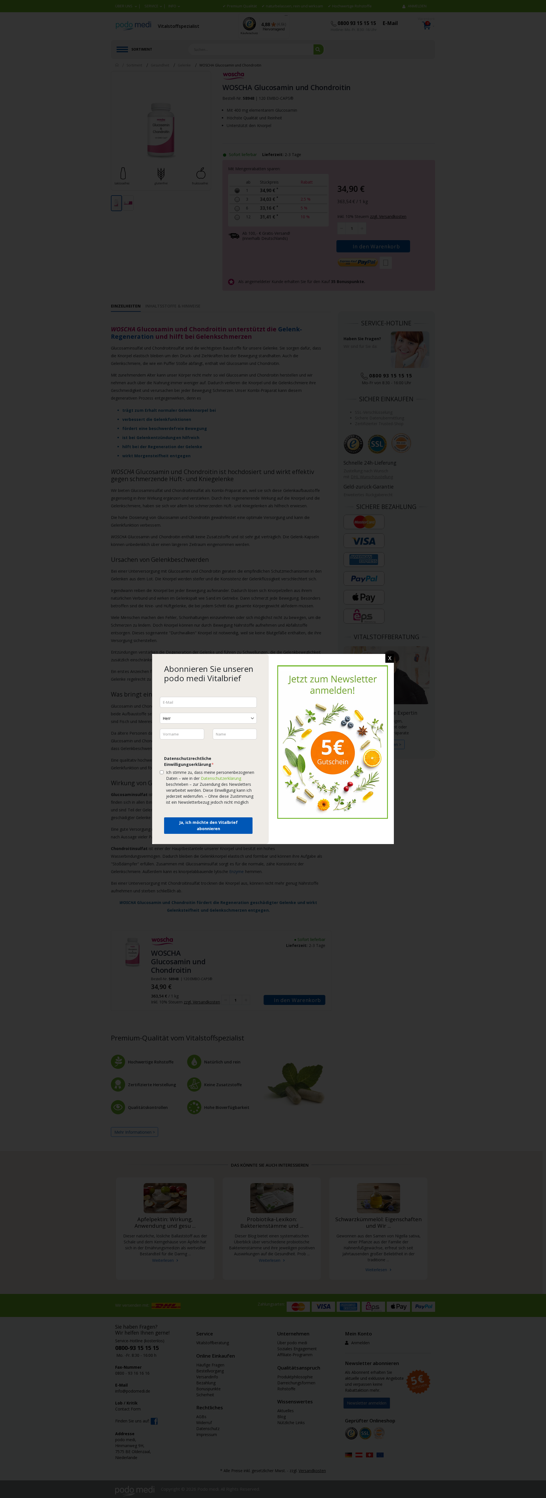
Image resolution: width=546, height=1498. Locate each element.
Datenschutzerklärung (221, 778)
